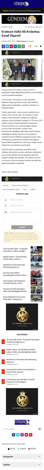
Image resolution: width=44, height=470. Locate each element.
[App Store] (12, 449)
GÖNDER (22, 227)
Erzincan (5, 185)
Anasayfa (4, 27)
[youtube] (26, 434)
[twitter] (7, 46)
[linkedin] (11, 46)
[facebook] (3, 46)
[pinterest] (15, 46)
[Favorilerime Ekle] (40, 46)
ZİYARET (32, 189)
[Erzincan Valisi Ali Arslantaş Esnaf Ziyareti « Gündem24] (21, 4)
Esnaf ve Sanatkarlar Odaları (11, 189)
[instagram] (22, 434)
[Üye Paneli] (38, 3)
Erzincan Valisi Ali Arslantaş (20, 185)
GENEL (11, 27)
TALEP (25, 189)
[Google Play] (22, 449)
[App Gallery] (32, 449)
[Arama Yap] (41, 3)
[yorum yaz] (23, 46)
